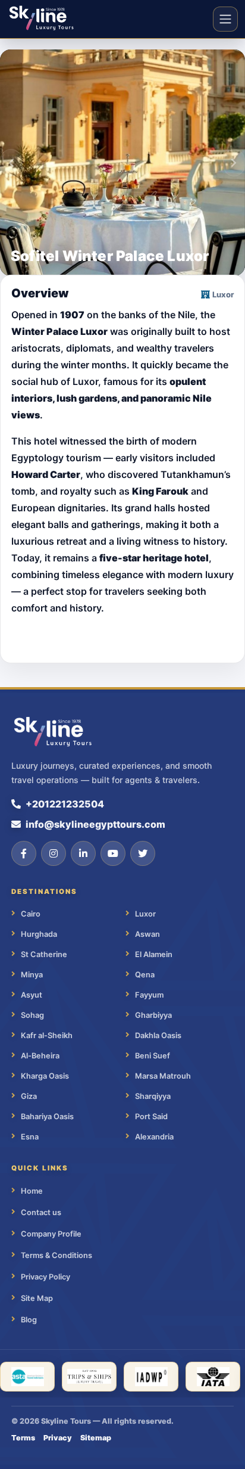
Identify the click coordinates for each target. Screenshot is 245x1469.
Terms (23, 1437)
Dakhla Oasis (158, 1035)
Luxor (145, 913)
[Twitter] (142, 853)
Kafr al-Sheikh (47, 1035)
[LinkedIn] (83, 853)
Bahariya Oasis (47, 1116)
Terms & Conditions (56, 1255)
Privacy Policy (45, 1276)
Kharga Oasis (45, 1076)
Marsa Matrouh (163, 1076)
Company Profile (51, 1233)
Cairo (30, 913)
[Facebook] (23, 853)
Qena (145, 974)
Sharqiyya (153, 1096)
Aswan (147, 934)
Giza (29, 1096)
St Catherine (44, 954)
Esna (30, 1136)
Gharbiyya (153, 1015)
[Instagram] (53, 853)
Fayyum (149, 994)
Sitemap (95, 1437)
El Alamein (153, 954)
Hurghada (39, 934)
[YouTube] (112, 853)
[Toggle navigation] (225, 19)
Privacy (57, 1437)
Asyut (31, 994)
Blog (29, 1319)
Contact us (41, 1212)
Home (32, 1191)
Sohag (32, 1015)
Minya (32, 974)
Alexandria (154, 1136)
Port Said (151, 1116)
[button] (11, 162)
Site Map (37, 1298)
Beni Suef (152, 1055)
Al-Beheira (40, 1055)
